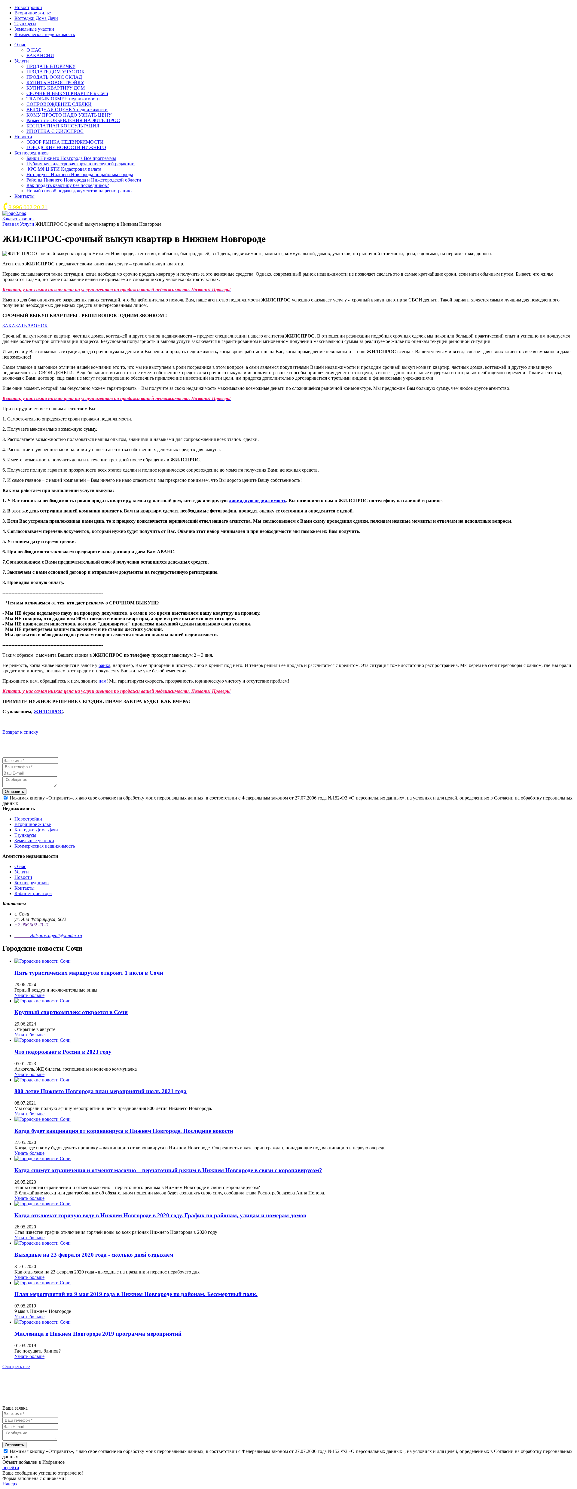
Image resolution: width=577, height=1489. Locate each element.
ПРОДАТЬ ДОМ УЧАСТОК (55, 71)
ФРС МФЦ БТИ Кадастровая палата (63, 169)
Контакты (24, 196)
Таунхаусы (25, 23)
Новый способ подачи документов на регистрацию (79, 190)
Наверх (9, 1483)
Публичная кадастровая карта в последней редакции (80, 163)
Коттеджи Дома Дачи (36, 18)
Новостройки (28, 7)
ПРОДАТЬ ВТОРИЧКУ (50, 66)
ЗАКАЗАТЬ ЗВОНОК (25, 325)
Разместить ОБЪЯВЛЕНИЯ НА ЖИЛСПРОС (73, 120)
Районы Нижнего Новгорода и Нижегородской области (83, 179)
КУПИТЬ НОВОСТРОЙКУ (55, 82)
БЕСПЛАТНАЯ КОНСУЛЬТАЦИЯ (62, 125)
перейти (10, 1467)
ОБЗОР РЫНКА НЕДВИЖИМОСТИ (65, 142)
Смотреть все (16, 1366)
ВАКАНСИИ (40, 55)
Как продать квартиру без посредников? (67, 185)
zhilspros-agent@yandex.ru (56, 935)
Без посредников (31, 152)
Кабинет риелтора (33, 893)
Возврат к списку (20, 732)
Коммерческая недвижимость (44, 34)
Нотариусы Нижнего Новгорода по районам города (79, 174)
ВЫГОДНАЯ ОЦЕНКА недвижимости (67, 109)
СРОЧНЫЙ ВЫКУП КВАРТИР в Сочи (67, 93)
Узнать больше (29, 995)
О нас (20, 44)
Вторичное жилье (32, 12)
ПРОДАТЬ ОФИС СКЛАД (54, 77)
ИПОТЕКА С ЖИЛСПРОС (55, 131)
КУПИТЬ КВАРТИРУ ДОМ (55, 87)
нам (102, 680)
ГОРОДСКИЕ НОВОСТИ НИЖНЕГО (66, 147)
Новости (23, 136)
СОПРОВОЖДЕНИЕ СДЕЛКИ (59, 104)
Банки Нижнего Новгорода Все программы (71, 158)
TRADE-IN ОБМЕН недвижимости (63, 98)
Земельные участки (34, 29)
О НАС (33, 50)
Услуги (21, 60)
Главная (11, 224)
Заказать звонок (18, 218)
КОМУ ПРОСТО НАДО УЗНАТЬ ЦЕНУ (68, 115)
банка (104, 665)
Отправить (14, 791)
